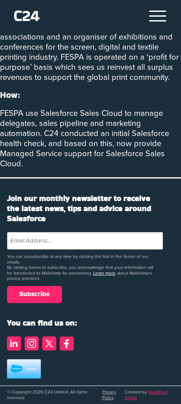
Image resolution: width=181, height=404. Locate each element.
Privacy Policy (109, 395)
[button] (158, 16)
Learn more (104, 273)
